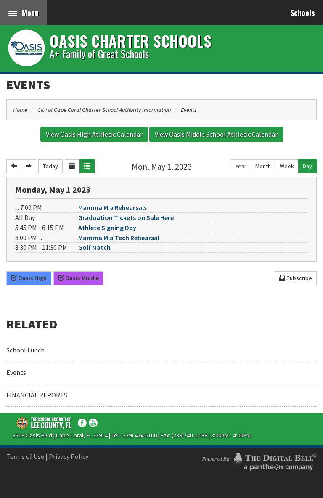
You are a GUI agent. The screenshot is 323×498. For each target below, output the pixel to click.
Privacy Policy (68, 456)
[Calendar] (72, 166)
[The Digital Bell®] (259, 460)
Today (50, 166)
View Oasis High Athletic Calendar (94, 134)
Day (307, 166)
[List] (87, 166)
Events (28, 85)
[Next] (28, 166)
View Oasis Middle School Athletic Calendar (216, 134)
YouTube (93, 423)
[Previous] (13, 166)
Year (241, 166)
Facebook (82, 423)
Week (287, 166)
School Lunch (25, 350)
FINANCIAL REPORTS (36, 395)
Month (263, 166)
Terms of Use (25, 456)
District (44, 423)
